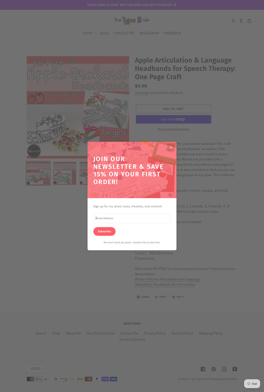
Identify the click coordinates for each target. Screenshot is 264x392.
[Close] (171, 147)
